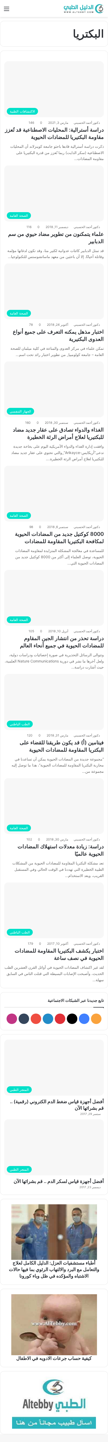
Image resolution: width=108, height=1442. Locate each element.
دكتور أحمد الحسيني (87, 123)
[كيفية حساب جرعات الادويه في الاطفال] (54, 1324)
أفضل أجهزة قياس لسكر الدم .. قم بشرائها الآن (59, 1181)
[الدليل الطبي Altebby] (83, 8)
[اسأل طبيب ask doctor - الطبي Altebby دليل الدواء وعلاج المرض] (54, 1403)
